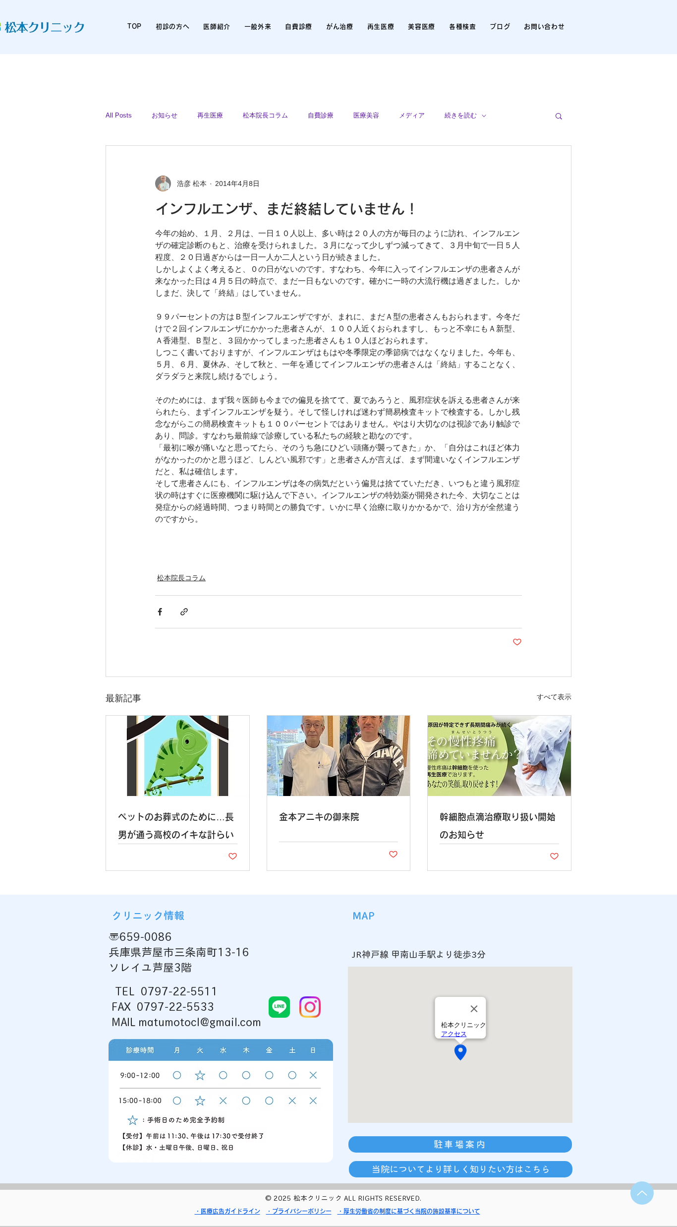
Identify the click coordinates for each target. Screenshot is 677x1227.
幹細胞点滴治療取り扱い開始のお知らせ (498, 825)
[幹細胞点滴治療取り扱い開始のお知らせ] (499, 756)
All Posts (119, 115)
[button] (559, 116)
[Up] (642, 1193)
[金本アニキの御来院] (338, 756)
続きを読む (461, 115)
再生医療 (210, 115)
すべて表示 (554, 697)
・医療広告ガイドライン (227, 1211)
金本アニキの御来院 (319, 816)
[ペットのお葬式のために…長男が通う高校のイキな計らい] (177, 756)
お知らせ (164, 115)
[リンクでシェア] (184, 611)
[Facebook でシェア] (160, 611)
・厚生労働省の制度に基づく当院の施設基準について (409, 1211)
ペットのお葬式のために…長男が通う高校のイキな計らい (176, 825)
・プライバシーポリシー (299, 1211)
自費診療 (321, 115)
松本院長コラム (265, 115)
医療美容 (366, 115)
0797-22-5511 (179, 991)
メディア (412, 115)
